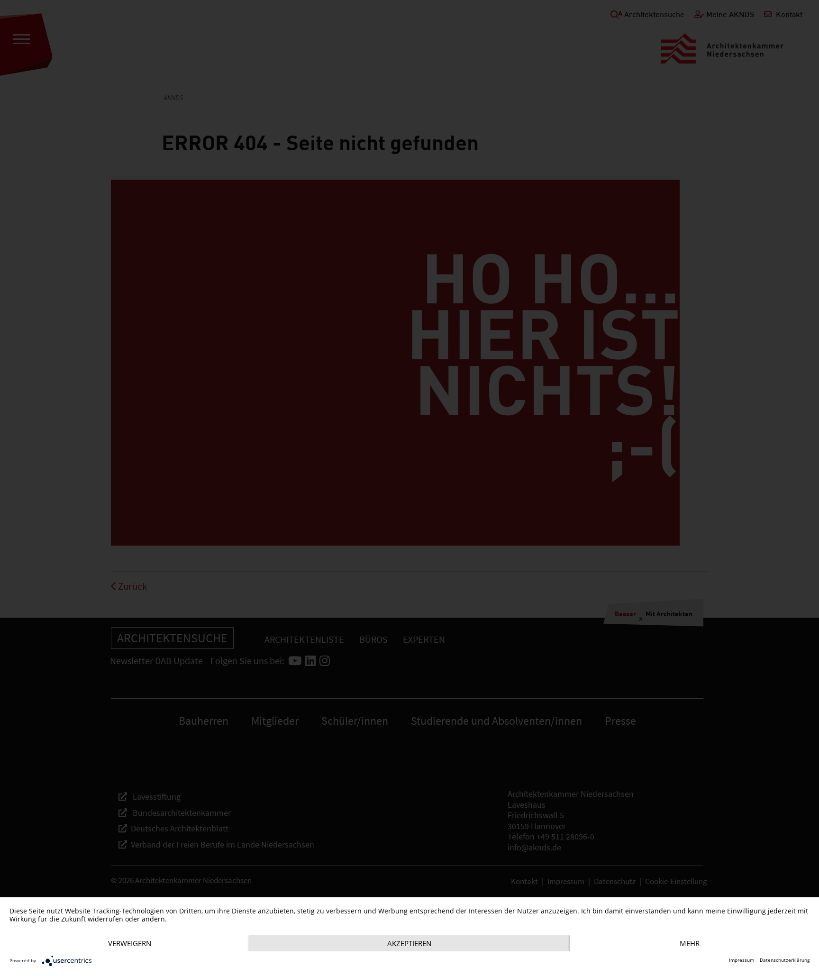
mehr (690, 943)
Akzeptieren (409, 943)
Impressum (741, 960)
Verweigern (129, 943)
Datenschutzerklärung (785, 960)
